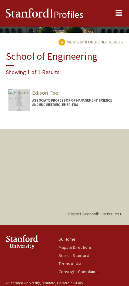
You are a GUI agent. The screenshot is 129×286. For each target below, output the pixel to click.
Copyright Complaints (79, 271)
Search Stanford (74, 255)
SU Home (67, 239)
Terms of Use (71, 263)
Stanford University (32, 242)
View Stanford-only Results (94, 42)
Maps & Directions (75, 247)
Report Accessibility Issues (94, 214)
